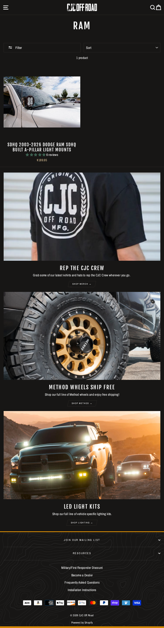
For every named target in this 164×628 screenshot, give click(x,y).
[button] (36, 154)
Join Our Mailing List (82, 540)
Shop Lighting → (82, 522)
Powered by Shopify (82, 622)
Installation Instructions (82, 590)
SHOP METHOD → (82, 403)
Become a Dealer (82, 575)
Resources (82, 553)
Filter (18, 47)
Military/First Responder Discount (82, 567)
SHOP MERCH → (82, 284)
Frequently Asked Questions (82, 582)
